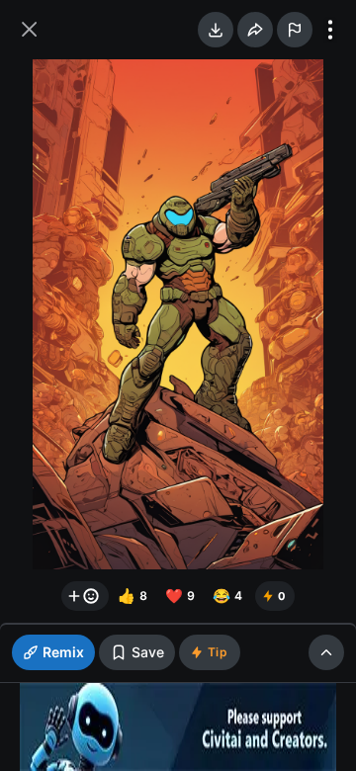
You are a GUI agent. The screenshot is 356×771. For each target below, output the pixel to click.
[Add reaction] (85, 596)
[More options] (330, 29)
